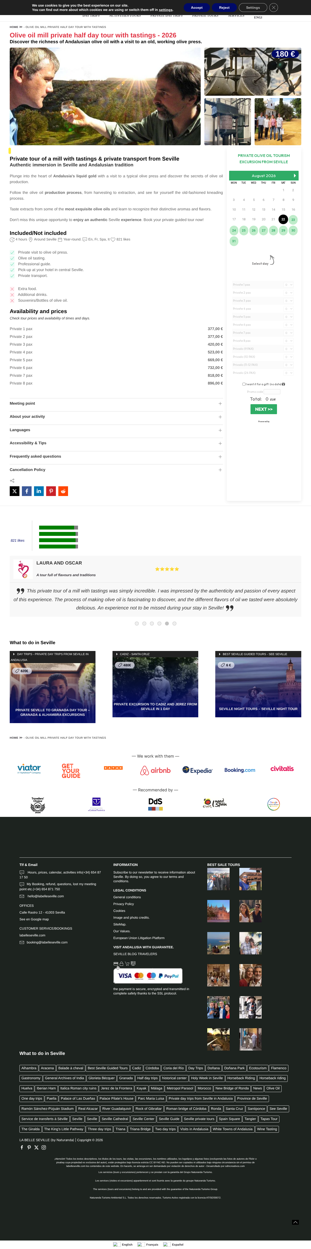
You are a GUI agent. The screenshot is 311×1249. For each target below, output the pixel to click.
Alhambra (28, 1068)
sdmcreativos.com (235, 1166)
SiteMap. (120, 924)
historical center (174, 1078)
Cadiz (136, 1068)
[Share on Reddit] (63, 491)
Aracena (47, 1068)
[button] (295, 1222)
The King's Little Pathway (63, 1129)
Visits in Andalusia (194, 1129)
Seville (77, 1119)
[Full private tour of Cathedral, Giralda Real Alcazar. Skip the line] (214, 911)
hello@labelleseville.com (45, 896)
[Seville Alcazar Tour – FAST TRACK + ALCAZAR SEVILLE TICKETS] (214, 1007)
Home (14, 27)
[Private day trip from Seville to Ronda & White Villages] (246, 911)
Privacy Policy (123, 904)
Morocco (204, 1088)
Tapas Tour (268, 1119)
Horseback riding (272, 1078)
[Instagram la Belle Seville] (45, 1147)
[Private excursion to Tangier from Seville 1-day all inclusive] (246, 1039)
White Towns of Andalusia (233, 1129)
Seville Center (144, 1119)
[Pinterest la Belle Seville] (30, 1147)
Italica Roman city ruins (78, 1088)
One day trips (31, 1099)
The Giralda (30, 1129)
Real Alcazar (88, 1109)
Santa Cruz (234, 1109)
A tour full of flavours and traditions (66, 575)
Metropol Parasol (180, 1088)
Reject (224, 7)
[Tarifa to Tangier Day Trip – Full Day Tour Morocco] (246, 879)
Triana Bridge (140, 1129)
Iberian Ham (46, 1088)
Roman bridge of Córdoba (186, 1109)
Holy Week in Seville (207, 1078)
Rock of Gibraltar (149, 1109)
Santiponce (256, 1109)
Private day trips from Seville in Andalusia (201, 1099)
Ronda (216, 1109)
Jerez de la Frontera (116, 1088)
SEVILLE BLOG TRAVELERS (135, 954)
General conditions (127, 897)
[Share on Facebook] (27, 491)
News (257, 1088)
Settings (253, 7)
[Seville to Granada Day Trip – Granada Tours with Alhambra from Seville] (214, 879)
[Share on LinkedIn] (39, 491)
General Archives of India (64, 1078)
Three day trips (99, 1129)
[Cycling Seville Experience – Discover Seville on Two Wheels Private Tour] (246, 1007)
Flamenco (278, 1068)
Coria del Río (174, 1068)
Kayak (141, 1088)
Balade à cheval (70, 1068)
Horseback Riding (241, 1078)
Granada (126, 1078)
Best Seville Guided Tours (108, 1068)
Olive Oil (273, 1088)
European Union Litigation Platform (139, 938)
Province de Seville (252, 1099)
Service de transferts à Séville (44, 1119)
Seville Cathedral (115, 1119)
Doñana (213, 1068)
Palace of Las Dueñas (78, 1099)
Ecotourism (258, 1068)
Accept (197, 7)
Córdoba (152, 1068)
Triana (120, 1129)
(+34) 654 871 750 (46, 889)
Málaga (156, 1088)
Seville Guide (169, 1119)
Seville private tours (199, 1119)
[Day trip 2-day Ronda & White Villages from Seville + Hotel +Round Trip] (246, 943)
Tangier (250, 1119)
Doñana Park (234, 1068)
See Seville (278, 1109)
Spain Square (229, 1119)
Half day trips (147, 1078)
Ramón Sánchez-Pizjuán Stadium (47, 1109)
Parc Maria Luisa (151, 1099)
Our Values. (122, 931)
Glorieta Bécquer (101, 1078)
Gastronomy (30, 1078)
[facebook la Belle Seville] (23, 1147)
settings (166, 10)
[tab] (137, 623)
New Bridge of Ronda (232, 1088)
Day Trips (195, 1068)
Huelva (26, 1088)
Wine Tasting (267, 1129)
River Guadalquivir (116, 1109)
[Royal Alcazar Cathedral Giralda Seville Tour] (214, 975)
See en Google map (34, 919)
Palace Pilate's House (117, 1099)
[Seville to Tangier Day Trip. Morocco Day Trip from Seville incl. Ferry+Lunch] (214, 943)
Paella (51, 1099)
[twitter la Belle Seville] (37, 1147)
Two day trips (165, 1129)
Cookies (119, 911)
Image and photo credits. (131, 917)
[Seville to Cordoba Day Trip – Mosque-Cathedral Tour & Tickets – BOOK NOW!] (246, 975)
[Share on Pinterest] (51, 491)
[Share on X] (14, 491)
